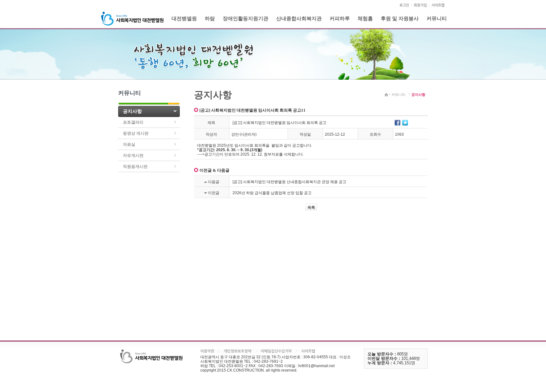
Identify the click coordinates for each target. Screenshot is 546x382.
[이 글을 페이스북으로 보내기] (397, 122)
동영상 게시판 (136, 133)
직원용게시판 (135, 166)
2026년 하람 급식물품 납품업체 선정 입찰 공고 (272, 193)
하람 (210, 18)
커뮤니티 (437, 18)
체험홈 (365, 18)
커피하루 (340, 18)
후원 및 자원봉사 (400, 18)
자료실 (129, 144)
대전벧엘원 (184, 18)
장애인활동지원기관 (245, 18)
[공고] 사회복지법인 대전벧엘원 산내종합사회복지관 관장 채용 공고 (289, 182)
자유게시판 (133, 155)
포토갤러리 (133, 122)
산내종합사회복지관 (299, 18)
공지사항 (132, 111)
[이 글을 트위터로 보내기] (405, 122)
